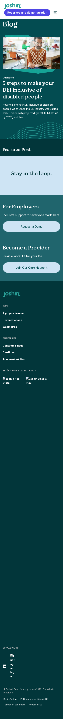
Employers (8, 77)
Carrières (9, 352)
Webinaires (10, 326)
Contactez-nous (13, 345)
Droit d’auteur (10, 699)
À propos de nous (13, 313)
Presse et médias (14, 359)
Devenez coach (12, 320)
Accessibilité (35, 704)
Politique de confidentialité (34, 699)
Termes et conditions (15, 704)
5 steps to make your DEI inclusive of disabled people (28, 90)
